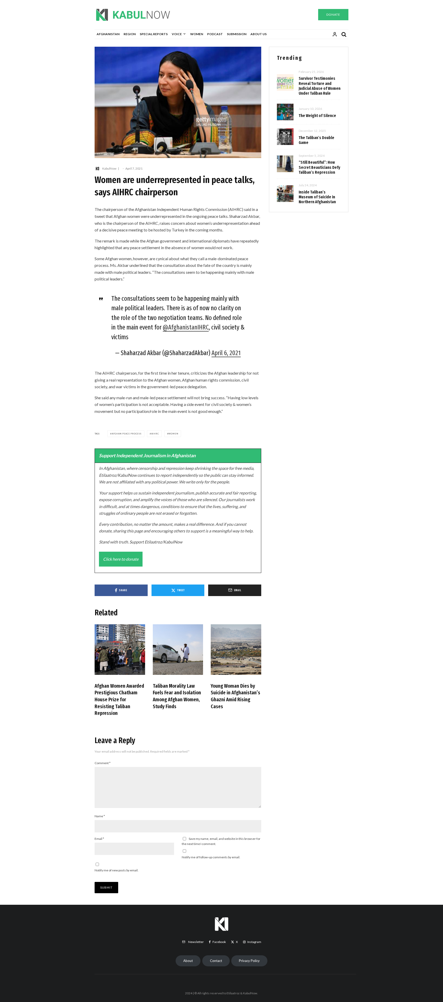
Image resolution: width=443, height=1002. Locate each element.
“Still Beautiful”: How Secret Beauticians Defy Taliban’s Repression (319, 167)
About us (258, 34)
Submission (236, 34)
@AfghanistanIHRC (186, 327)
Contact (216, 961)
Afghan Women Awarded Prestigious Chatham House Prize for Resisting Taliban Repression (119, 699)
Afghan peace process (127, 433)
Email (99, 839)
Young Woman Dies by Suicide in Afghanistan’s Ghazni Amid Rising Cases (235, 696)
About (188, 961)
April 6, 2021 (226, 353)
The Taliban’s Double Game (316, 140)
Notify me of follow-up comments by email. (211, 857)
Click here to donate (120, 559)
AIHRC (155, 433)
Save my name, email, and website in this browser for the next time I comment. (221, 841)
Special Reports (154, 34)
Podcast (215, 34)
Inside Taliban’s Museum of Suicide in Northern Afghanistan (317, 197)
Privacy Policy (249, 961)
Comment (102, 763)
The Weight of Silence (317, 115)
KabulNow (109, 168)
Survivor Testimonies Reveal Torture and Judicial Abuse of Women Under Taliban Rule (319, 86)
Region (130, 34)
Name (100, 816)
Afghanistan (108, 34)
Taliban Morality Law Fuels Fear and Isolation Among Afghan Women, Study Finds (177, 696)
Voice (177, 34)
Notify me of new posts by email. (116, 870)
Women (196, 34)
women (173, 433)
